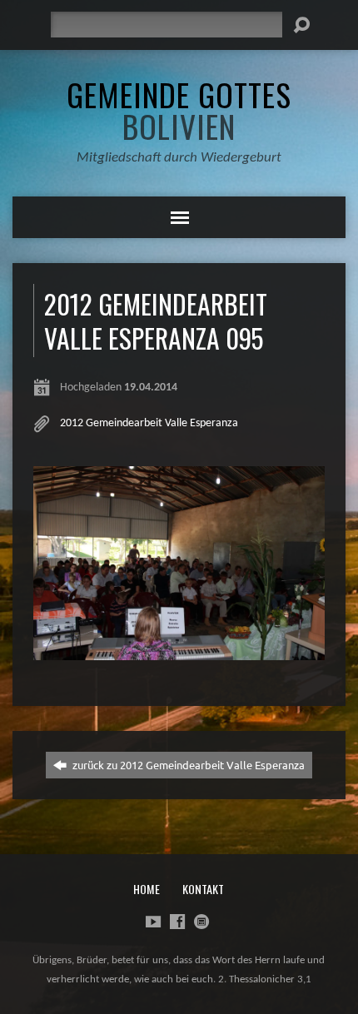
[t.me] (201, 921)
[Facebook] (177, 921)
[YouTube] (153, 921)
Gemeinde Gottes (179, 110)
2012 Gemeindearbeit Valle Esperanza (149, 423)
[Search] (301, 25)
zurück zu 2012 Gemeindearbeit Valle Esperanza (187, 765)
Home (146, 888)
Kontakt (203, 888)
